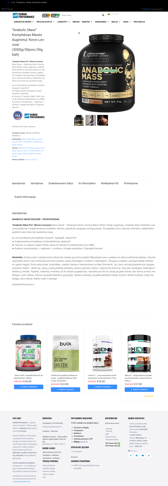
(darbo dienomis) (157, 9)
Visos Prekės (17, 145)
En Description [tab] (87, 183)
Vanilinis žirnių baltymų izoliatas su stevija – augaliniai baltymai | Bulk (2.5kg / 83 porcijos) (64, 378)
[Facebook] (136, 455)
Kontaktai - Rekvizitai (50, 431)
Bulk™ (107, 434)
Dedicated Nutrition (112, 440)
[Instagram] (130, 455)
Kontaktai (74, 457)
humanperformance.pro (22, 482)
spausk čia (84, 442)
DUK (44, 477)
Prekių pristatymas (49, 465)
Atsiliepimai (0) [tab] (110, 183)
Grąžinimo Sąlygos (49, 468)
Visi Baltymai (37, 142)
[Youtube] (142, 455)
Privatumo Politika (49, 471)
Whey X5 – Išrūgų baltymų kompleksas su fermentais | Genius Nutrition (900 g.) (138, 378)
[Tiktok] (148, 455)
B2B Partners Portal (112, 423)
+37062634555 (146, 9)
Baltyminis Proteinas (27, 148)
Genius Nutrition (110, 437)
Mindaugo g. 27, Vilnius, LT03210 (53, 444)
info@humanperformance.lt (52, 427)
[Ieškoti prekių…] (81, 15)
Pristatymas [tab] (131, 183)
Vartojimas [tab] (37, 183)
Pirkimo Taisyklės (48, 474)
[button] (24, 22)
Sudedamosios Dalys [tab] (61, 183)
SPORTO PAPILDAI (23, 142)
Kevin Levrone (31, 159)
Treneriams (78, 451)
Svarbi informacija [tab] (25, 196)
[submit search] (103, 15)
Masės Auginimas (29, 153)
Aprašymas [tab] (18, 183)
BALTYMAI (26, 139)
